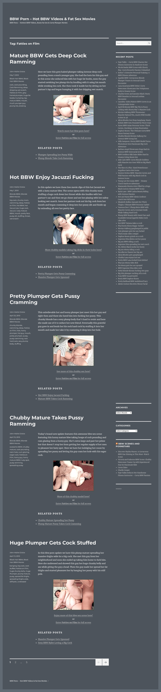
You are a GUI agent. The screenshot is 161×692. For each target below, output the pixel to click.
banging (13, 566)
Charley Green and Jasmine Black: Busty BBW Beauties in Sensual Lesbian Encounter (134, 96)
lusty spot (25, 460)
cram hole (14, 452)
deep (25, 87)
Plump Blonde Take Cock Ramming (55, 158)
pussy (25, 336)
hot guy (21, 333)
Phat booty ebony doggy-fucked (131, 226)
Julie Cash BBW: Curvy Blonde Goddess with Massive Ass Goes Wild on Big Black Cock (134, 162)
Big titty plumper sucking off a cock (132, 273)
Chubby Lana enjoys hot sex (129, 257)
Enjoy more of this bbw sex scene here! (73, 615)
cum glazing (24, 452)
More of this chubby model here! (73, 496)
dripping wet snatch (18, 90)
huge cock (24, 208)
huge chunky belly (17, 571)
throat (27, 216)
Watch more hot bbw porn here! (73, 131)
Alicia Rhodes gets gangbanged (130, 255)
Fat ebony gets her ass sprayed (130, 265)
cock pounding (20, 85)
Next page (105, 665)
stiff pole (13, 582)
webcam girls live (119, 488)
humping (19, 98)
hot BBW (20, 205)
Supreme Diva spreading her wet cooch (133, 244)
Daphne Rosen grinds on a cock (130, 236)
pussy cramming (16, 338)
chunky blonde (16, 325)
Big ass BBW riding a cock (128, 242)
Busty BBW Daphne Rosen (128, 279)
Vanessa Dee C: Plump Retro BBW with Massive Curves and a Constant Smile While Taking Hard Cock (133, 210)
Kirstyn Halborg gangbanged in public (133, 228)
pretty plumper (16, 336)
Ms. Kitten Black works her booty (131, 247)
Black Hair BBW (16, 79)
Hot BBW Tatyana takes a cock (130, 223)
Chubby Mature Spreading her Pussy (56, 520)
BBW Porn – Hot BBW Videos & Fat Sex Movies (52, 19)
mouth (24, 101)
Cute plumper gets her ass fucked (131, 231)
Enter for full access (73, 138)
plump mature (24, 574)
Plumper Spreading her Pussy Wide (55, 154)
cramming (14, 203)
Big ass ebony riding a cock (129, 250)
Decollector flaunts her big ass (130, 252)
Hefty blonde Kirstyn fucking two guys (133, 271)
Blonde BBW (15, 194)
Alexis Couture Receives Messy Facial (132, 284)
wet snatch (14, 219)
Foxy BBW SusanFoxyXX (128, 276)
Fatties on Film (16, 93)
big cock (13, 200)
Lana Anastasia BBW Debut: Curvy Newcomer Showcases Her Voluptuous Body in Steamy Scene (133, 88)
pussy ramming (16, 463)
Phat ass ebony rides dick (128, 263)
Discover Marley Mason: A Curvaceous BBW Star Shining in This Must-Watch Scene (133, 454)
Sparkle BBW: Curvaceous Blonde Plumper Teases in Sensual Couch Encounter (131, 80)
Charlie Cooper (124, 470)
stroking (22, 106)
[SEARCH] (149, 43)
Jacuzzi (13, 211)
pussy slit (13, 216)
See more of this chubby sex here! (73, 371)
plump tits (14, 106)
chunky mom (22, 200)
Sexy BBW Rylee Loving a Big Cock (55, 642)
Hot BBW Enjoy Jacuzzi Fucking (52, 177)
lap (25, 98)
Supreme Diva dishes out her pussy (132, 239)
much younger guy (17, 103)
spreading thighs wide (19, 579)
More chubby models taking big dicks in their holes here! (73, 250)
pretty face (25, 213)
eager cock (14, 455)
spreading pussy (16, 465)
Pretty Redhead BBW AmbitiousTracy (133, 281)
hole (18, 331)
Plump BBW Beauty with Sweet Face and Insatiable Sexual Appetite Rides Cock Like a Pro (134, 218)
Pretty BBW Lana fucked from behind (133, 260)
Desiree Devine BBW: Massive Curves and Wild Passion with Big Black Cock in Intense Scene (134, 175)
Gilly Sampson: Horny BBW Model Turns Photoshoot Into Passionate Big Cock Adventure (134, 144)
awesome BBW (16, 447)
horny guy (18, 457)
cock (11, 85)
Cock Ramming (16, 87)
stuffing (21, 216)
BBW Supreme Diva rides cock (130, 268)
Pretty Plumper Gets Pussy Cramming (56, 273)
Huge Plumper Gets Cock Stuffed (53, 543)
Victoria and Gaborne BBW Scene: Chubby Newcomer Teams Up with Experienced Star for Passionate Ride (134, 462)
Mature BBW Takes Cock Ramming (55, 398)
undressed (21, 582)
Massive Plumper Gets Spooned (53, 277)
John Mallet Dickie (17, 72)
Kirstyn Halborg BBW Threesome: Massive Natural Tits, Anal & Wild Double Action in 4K (134, 115)
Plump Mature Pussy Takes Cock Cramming (59, 524)
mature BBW (15, 101)
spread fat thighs (22, 576)
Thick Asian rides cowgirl (128, 234)
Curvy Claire (122, 467)
